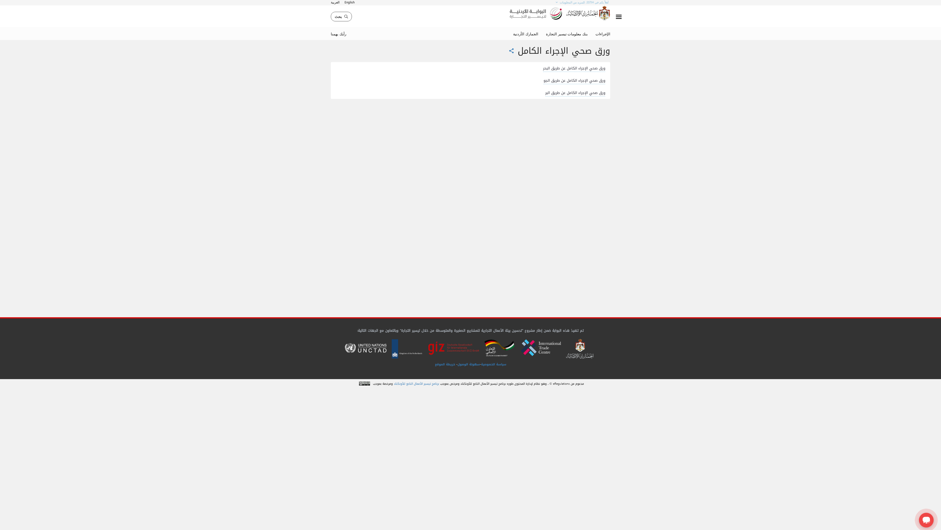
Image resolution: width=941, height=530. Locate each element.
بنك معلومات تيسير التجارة (567, 33)
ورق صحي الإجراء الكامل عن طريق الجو (574, 80)
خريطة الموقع (445, 364)
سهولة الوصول (469, 364)
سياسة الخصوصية (493, 364)
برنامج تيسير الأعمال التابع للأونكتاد (416, 384)
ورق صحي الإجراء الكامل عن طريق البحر (574, 68)
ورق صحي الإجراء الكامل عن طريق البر (575, 92)
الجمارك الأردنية (525, 33)
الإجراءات (602, 33)
